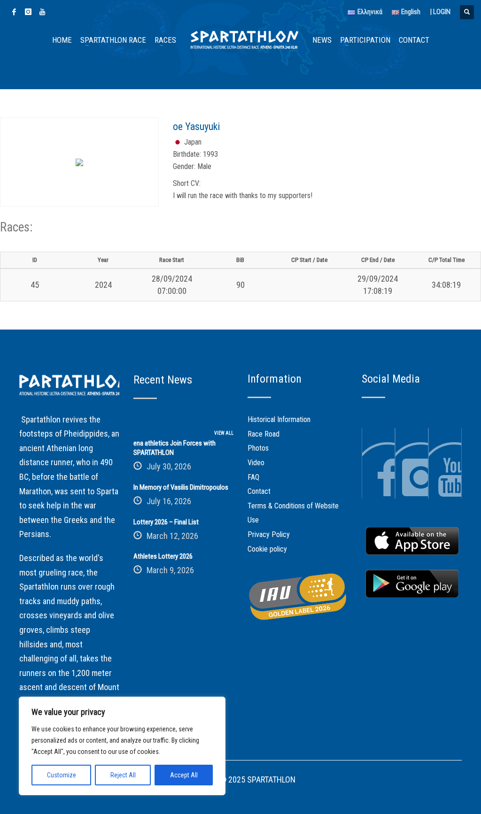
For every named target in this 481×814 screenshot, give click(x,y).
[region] (122, 746)
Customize (61, 775)
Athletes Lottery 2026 (163, 556)
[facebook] (14, 12)
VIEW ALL (223, 433)
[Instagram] (28, 12)
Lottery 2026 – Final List (166, 522)
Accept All (184, 775)
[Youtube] (42, 12)
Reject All (123, 775)
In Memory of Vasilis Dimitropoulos (180, 487)
